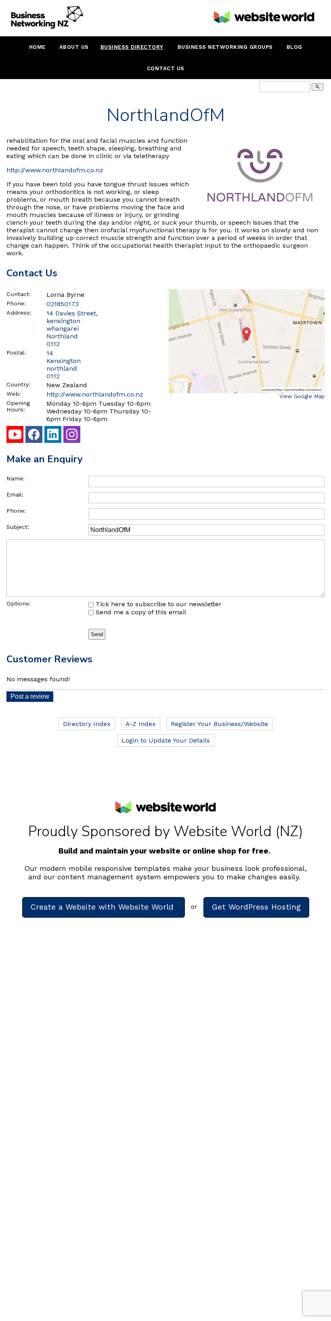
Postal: (16, 352)
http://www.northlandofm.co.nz (54, 170)
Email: (14, 494)
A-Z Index (141, 724)
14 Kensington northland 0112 (63, 364)
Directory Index (87, 724)
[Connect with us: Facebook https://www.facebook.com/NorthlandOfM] (33, 436)
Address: (18, 312)
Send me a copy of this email (140, 612)
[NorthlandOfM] (260, 211)
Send (97, 634)
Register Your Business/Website (219, 724)
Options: (18, 603)
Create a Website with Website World (103, 907)
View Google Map (302, 396)
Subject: (17, 527)
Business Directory (132, 47)
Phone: (16, 303)
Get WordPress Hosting (256, 907)
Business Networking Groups (225, 47)
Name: (15, 478)
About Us (74, 47)
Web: (13, 393)
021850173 (62, 304)
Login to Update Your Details (166, 740)
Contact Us (165, 68)
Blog (294, 47)
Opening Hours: (18, 406)
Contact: (18, 294)
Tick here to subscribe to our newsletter (158, 604)
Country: (18, 384)
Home (37, 47)
